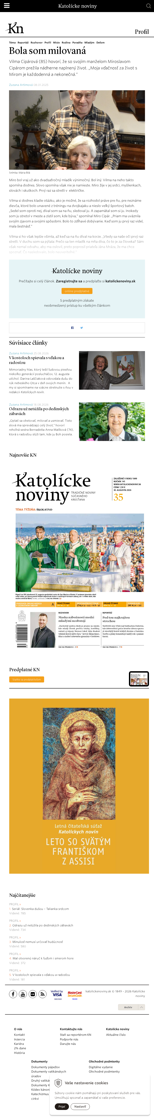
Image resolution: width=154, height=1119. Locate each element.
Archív (128, 1007)
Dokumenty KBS (42, 1085)
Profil (48, 42)
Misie (56, 42)
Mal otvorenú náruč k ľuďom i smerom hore (43, 958)
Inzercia (19, 1039)
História (19, 1052)
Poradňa (77, 42)
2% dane (20, 1048)
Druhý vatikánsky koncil (48, 1080)
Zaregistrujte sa (69, 281)
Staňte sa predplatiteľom (26, 679)
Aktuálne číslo (116, 1034)
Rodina (66, 42)
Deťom (100, 42)
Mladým (89, 42)
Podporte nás (69, 1039)
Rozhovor (37, 42)
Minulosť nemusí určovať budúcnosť (37, 941)
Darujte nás (68, 1043)
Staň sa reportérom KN (75, 1034)
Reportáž (23, 42)
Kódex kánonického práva (49, 1089)
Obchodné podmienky (104, 1071)
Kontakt (19, 1034)
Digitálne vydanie (101, 1067)
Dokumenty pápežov (45, 1067)
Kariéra (19, 1043)
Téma (12, 42)
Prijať (62, 1106)
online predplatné (77, 291)
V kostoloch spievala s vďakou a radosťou (41, 974)
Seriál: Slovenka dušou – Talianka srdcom (40, 908)
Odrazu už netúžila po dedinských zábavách (42, 925)
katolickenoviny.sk (120, 281)
